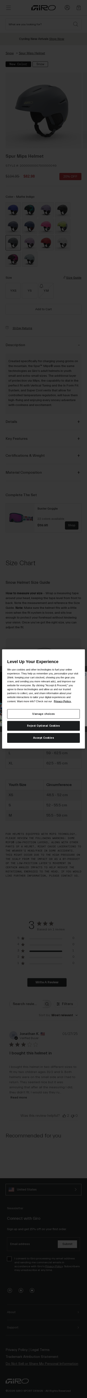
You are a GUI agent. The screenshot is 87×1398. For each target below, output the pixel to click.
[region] (43, 699)
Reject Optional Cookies (43, 725)
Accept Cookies (43, 737)
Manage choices (43, 713)
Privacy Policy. (62, 701)
